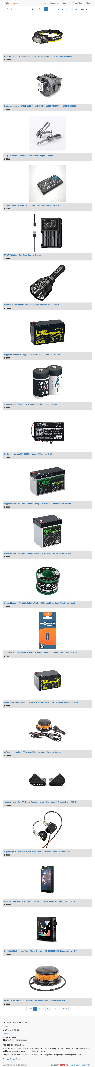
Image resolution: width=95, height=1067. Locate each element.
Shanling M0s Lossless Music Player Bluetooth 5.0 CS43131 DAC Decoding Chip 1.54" (40, 951)
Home (5, 1026)
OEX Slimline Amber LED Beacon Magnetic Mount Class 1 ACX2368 (32, 752)
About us (26, 1045)
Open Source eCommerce (81, 1065)
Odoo (62, 1065)
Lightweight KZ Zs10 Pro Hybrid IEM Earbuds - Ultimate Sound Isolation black (37, 851)
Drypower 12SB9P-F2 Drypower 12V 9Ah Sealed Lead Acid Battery (32, 354)
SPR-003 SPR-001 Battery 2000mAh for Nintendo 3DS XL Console (31, 205)
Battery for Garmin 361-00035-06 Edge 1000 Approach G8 (28, 454)
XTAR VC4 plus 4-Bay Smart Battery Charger (22, 255)
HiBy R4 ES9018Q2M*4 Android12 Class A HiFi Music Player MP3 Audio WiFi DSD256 (39, 901)
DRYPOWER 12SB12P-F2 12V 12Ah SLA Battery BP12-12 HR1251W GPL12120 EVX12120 (41, 702)
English (6, 1059)
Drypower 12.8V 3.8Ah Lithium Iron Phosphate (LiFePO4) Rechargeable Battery (37, 553)
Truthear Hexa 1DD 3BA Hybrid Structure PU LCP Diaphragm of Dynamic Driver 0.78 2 (40, 802)
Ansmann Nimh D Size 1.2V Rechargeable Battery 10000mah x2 (30, 404)
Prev (40, 9)
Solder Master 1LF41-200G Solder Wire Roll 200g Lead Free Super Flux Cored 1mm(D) (40, 603)
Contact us (7, 1033)
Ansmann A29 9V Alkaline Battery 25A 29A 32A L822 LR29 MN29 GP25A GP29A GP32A (40, 652)
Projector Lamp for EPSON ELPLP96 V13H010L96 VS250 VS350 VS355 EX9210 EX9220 (40, 106)
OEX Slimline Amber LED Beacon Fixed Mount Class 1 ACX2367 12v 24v (34, 1000)
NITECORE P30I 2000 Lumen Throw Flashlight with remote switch (31, 304)
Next (76, 9)
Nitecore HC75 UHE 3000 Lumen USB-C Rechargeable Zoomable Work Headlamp (38, 56)
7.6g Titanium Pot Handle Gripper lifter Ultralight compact (28, 155)
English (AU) (15, 1059)
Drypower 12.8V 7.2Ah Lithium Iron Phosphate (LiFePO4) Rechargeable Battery (37, 503)
